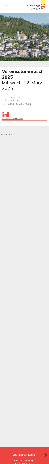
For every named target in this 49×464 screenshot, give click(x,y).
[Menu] (5, 6)
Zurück (8, 134)
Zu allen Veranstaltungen (12, 118)
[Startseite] (36, 6)
